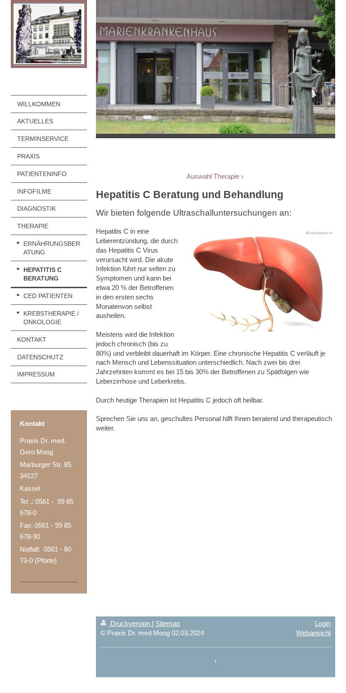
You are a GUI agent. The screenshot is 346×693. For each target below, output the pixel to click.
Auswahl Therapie (213, 176)
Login (323, 623)
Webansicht (313, 633)
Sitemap (167, 623)
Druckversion (130, 623)
